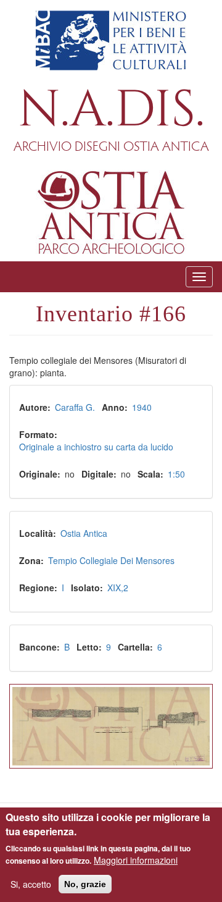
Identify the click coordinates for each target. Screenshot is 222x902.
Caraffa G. (75, 407)
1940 (142, 407)
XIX (114, 587)
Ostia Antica (83, 533)
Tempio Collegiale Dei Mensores (111, 560)
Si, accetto (30, 884)
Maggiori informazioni (136, 860)
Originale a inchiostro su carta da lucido (96, 446)
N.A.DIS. (111, 110)
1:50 (176, 474)
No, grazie (85, 884)
